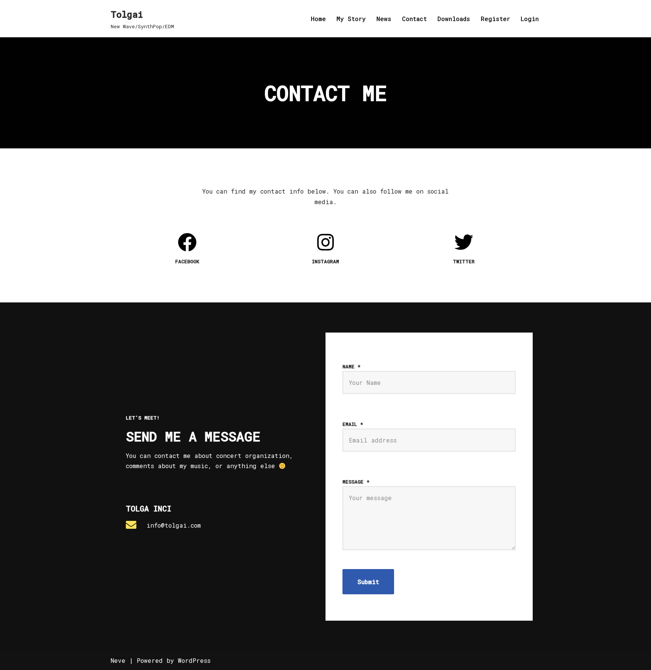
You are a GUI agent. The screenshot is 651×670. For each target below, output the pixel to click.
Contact (414, 19)
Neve (118, 660)
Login (530, 19)
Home (318, 19)
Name (351, 366)
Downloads (453, 19)
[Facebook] (187, 242)
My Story (351, 19)
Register (495, 19)
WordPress (194, 660)
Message (356, 482)
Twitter (464, 261)
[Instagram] (325, 242)
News (383, 19)
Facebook (187, 261)
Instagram (325, 261)
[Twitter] (463, 242)
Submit (368, 582)
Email (352, 424)
